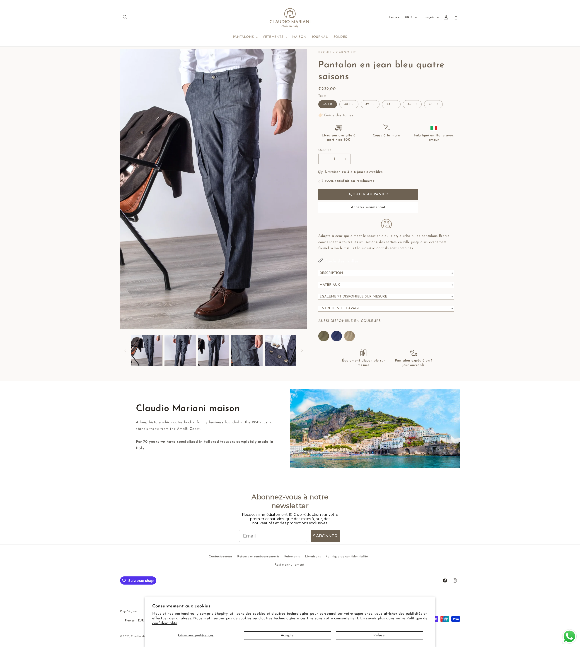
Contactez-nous (220, 556)
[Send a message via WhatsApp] (569, 636)
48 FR (433, 104)
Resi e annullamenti (290, 564)
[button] (125, 17)
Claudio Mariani (141, 636)
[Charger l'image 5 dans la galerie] (280, 350)
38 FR (327, 104)
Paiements (292, 556)
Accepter (288, 635)
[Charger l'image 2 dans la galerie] (180, 350)
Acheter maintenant (368, 207)
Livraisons (313, 556)
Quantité (324, 150)
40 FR (349, 104)
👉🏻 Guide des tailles (335, 115)
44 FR (391, 104)
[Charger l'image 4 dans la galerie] (246, 350)
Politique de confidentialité (347, 556)
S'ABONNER (325, 535)
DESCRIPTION (331, 273)
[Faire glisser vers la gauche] (125, 351)
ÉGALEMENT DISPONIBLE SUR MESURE (353, 296)
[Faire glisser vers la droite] (302, 351)
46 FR (412, 104)
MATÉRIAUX (329, 285)
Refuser (379, 635)
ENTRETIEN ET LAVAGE (339, 308)
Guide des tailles (341, 261)
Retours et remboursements (258, 556)
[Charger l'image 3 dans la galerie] (213, 350)
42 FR (370, 104)
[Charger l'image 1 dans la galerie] (146, 350)
